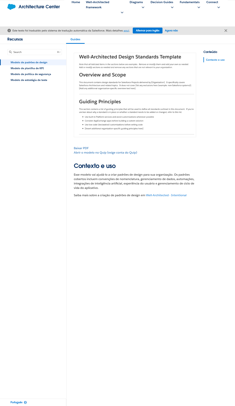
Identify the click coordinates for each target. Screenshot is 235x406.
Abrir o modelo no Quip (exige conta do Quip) (105, 152)
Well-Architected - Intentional (166, 195)
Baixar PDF (81, 148)
